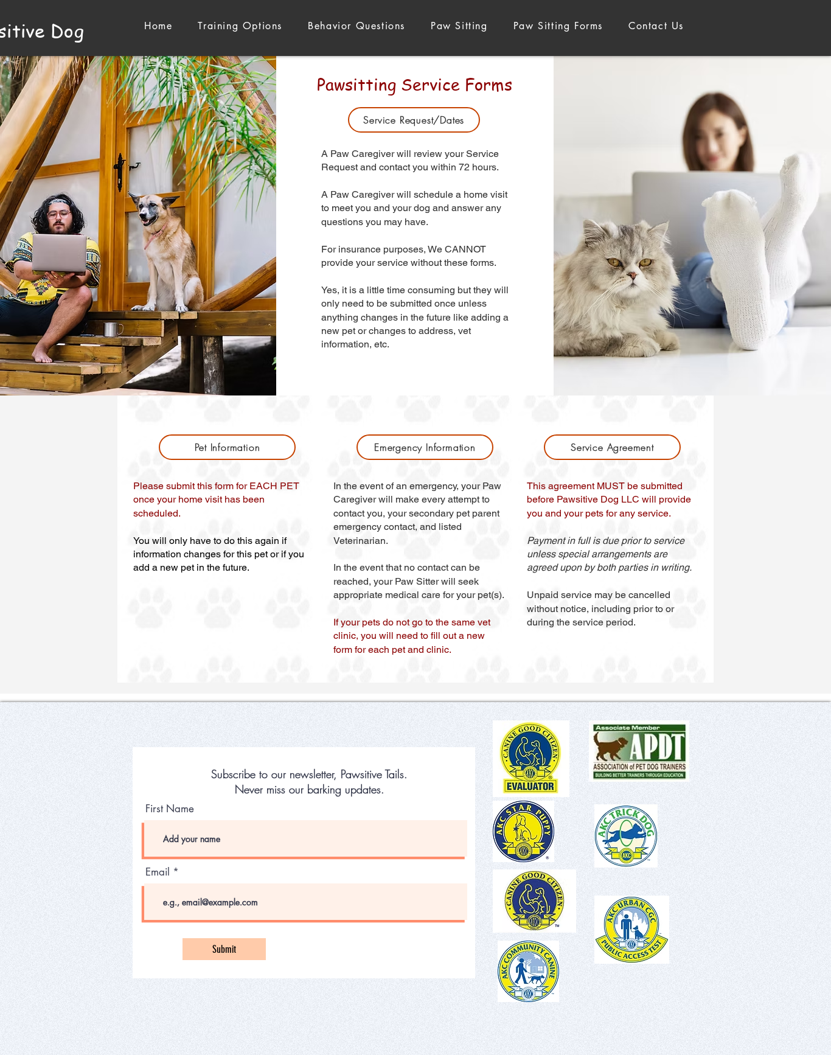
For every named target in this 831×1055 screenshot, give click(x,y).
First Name (169, 809)
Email (157, 872)
